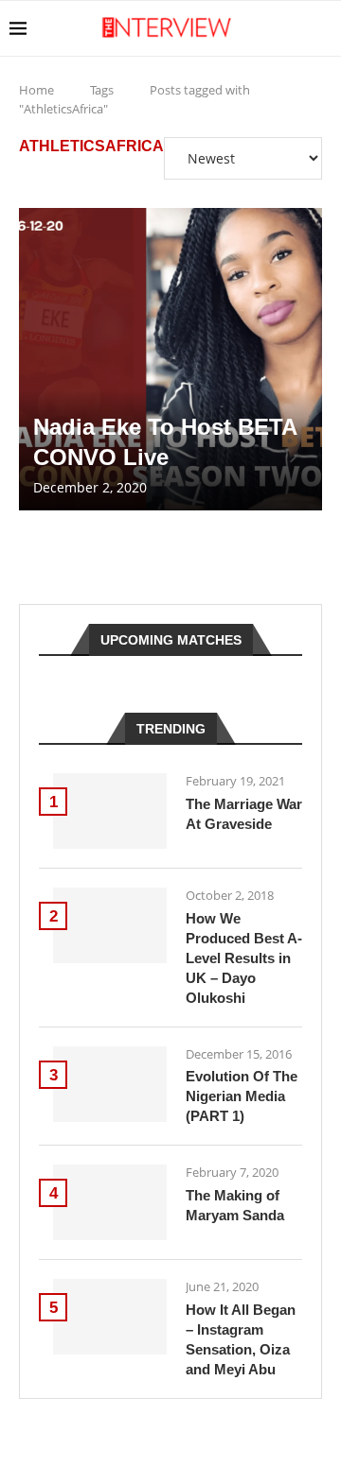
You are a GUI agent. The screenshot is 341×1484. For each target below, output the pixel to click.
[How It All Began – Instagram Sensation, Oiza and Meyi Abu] (110, 1317)
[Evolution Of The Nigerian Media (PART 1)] (110, 1084)
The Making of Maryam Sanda (235, 1205)
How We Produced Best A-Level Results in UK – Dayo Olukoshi (244, 958)
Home (36, 89)
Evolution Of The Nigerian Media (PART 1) (241, 1096)
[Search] (322, 28)
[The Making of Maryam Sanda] (110, 1202)
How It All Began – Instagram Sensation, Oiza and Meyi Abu (241, 1339)
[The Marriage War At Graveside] (110, 811)
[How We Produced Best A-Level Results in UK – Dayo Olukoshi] (110, 925)
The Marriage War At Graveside (244, 814)
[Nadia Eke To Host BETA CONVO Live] (170, 359)
